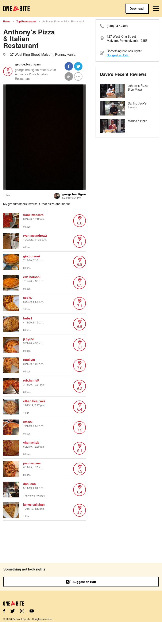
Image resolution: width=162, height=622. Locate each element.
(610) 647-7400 (117, 26)
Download (137, 8)
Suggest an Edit (117, 55)
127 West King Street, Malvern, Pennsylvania (42, 54)
